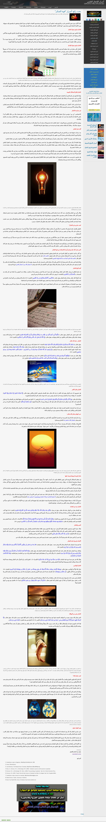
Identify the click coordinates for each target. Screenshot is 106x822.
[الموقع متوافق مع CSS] (8, 820)
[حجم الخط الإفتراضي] (8, 2)
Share (82, 814)
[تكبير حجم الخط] (10, 2)
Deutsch (21, 7)
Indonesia (28, 7)
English (6, 7)
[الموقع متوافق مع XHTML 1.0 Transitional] (4, 820)
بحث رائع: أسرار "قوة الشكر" (68, 11)
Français (13, 7)
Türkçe (36, 7)
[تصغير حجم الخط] (7, 2)
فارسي (56, 7)
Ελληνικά (43, 7)
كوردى (49, 7)
